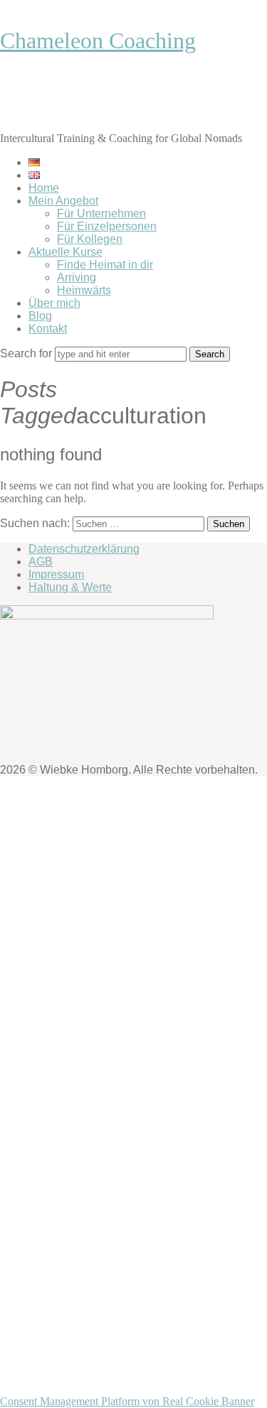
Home (43, 188)
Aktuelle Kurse (65, 252)
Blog (40, 316)
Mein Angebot (63, 201)
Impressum (56, 574)
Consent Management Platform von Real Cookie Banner (127, 1401)
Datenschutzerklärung (84, 549)
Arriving (76, 277)
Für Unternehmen (101, 213)
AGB (40, 562)
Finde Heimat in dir (105, 265)
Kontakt (47, 329)
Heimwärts (84, 290)
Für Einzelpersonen (107, 226)
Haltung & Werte (70, 587)
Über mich (54, 303)
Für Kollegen (89, 239)
